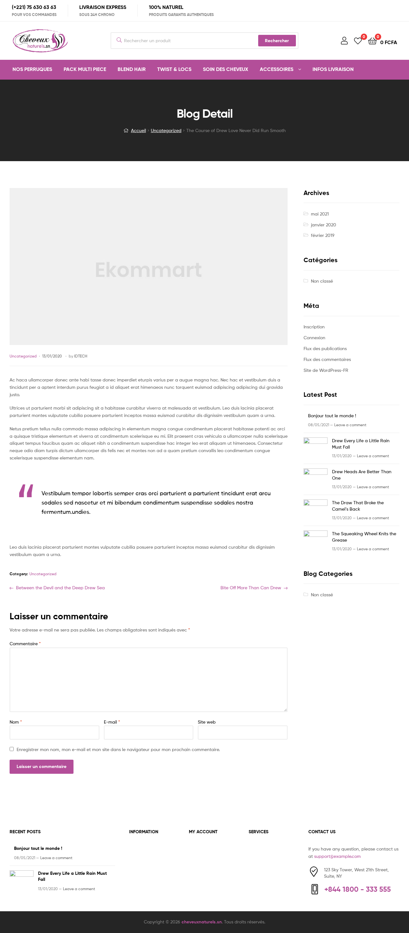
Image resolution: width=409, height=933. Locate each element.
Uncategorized (166, 130)
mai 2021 (320, 213)
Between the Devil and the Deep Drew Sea (60, 588)
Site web (207, 722)
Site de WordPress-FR (326, 370)
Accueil (138, 130)
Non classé (322, 281)
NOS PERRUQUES (32, 69)
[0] (358, 40)
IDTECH (80, 356)
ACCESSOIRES (276, 69)
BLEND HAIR (132, 69)
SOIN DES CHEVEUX (225, 69)
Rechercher (277, 40)
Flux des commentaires (327, 359)
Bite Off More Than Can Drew (250, 588)
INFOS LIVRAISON (333, 69)
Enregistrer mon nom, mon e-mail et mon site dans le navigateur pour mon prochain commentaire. (118, 749)
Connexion (314, 337)
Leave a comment (350, 424)
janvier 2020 (323, 224)
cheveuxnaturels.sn (201, 922)
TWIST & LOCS (174, 69)
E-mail (112, 722)
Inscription (314, 326)
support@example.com (337, 856)
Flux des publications (325, 348)
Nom (16, 722)
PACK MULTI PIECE (85, 69)
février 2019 (323, 235)
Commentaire (25, 643)
